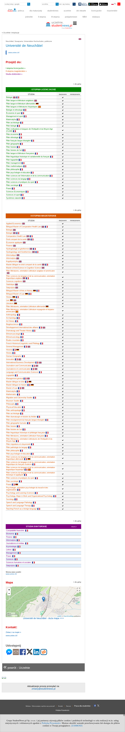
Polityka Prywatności (62, 710)
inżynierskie (112, 11)
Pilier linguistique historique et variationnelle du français (28, 157)
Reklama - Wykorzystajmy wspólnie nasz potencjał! (40, 706)
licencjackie (96, 11)
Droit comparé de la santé (16, 239)
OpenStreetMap (68, 616)
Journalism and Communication (18, 366)
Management (11, 553)
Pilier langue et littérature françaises (20, 153)
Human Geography (13, 356)
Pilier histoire (11, 147)
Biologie (9, 97)
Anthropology (11, 315)
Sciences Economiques (15, 192)
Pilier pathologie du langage (17, 447)
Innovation (10, 359)
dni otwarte (81, 11)
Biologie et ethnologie (14, 110)
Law (7, 300)
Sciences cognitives (14, 281)
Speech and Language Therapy (18, 506)
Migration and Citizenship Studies (19, 397)
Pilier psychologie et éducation (18, 172)
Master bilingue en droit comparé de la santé (23, 264)
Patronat (68, 706)
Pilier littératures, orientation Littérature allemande (25, 306)
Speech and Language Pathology (19, 502)
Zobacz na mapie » (13, 632)
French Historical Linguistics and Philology (23, 343)
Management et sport (14, 116)
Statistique (10, 284)
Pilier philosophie (12, 169)
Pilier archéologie (13, 123)
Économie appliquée (14, 242)
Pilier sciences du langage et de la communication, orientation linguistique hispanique (30, 468)
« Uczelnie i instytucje (10, 33)
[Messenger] (9, 654)
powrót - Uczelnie (16, 666)
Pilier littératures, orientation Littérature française (25, 436)
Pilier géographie (12, 144)
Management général (14, 378)
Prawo (8, 188)
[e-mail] (16, 654)
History (9, 297)
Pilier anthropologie (13, 410)
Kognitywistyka (12, 261)
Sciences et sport (13, 195)
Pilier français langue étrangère (18, 140)
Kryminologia (11, 546)
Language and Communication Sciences (22, 372)
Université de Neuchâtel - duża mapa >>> (43, 618)
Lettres (9, 550)
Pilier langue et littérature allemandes (20, 104)
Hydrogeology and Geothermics (18, 252)
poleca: (20, 11)
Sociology (10, 499)
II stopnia (42, 17)
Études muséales (13, 340)
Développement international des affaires (22, 327)
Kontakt (60, 706)
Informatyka (11, 258)
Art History (10, 321)
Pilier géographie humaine (16, 423)
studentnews (52, 11)
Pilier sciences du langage (16, 179)
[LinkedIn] (36, 654)
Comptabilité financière (15, 530)
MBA (85, 17)
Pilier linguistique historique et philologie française (25, 432)
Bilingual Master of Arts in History (19, 291)
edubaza (96, 17)
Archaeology (11, 318)
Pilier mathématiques (14, 166)
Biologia (9, 230)
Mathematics (11, 394)
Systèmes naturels (13, 198)
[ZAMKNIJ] (76, 725)
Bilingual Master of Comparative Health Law (23, 227)
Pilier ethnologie (12, 137)
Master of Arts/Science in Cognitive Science (23, 268)
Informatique (11, 255)
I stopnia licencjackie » (15, 68)
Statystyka (10, 287)
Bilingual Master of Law (15, 294)
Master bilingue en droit (15, 382)
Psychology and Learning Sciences (20, 493)
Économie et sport (13, 113)
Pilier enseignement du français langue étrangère (25, 420)
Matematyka (11, 119)
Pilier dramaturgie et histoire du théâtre (21, 417)
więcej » (74, 527)
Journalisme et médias (15, 543)
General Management (14, 346)
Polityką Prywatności (51, 723)
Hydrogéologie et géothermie (17, 249)
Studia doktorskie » (14, 74)
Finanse (9, 245)
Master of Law (11, 388)
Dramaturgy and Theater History (19, 331)
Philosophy (10, 404)
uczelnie (67, 11)
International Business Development (20, 362)
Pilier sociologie (12, 185)
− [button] (9, 593)
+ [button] (9, 589)
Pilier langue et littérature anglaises (20, 100)
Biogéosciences (12, 324)
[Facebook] (23, 654)
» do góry (77, 84)
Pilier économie (12, 134)
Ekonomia (10, 534)
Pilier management (13, 163)
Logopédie (10, 375)
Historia (9, 350)
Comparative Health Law (16, 236)
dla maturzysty (36, 11)
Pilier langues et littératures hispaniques (21, 107)
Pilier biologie (11, 126)
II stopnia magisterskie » (16, 71)
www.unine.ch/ (13, 52)
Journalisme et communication (18, 369)
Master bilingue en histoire (16, 385)
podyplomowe (71, 17)
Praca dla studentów (82, 706)
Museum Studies (13, 401)
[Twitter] (29, 653)
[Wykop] (43, 654)
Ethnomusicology (13, 337)
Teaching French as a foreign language (21, 509)
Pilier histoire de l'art (14, 150)
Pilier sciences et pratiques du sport (20, 182)
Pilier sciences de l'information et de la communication (27, 176)
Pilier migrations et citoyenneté (18, 444)
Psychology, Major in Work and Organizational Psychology (29, 496)
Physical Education (13, 407)
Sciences (10, 559)
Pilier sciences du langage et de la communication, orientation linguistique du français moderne (30, 463)
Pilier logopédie (12, 160)
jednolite (29, 17)
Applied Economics (13, 223)
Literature (10, 303)
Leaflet (59, 616)
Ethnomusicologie (13, 334)
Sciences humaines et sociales (18, 562)
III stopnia (55, 17)
